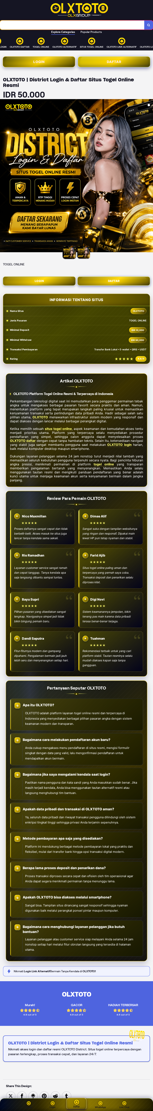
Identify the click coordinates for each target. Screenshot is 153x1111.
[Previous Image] (3, 176)
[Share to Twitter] (11, 1095)
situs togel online (58, 429)
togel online (104, 464)
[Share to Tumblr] (66, 1095)
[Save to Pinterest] (44, 1095)
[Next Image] (150, 176)
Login (39, 62)
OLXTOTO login (119, 445)
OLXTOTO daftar (23, 441)
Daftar (114, 62)
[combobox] (72, 25)
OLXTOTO (40, 417)
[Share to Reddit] (55, 1095)
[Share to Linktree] (33, 1095)
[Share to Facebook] (22, 1095)
